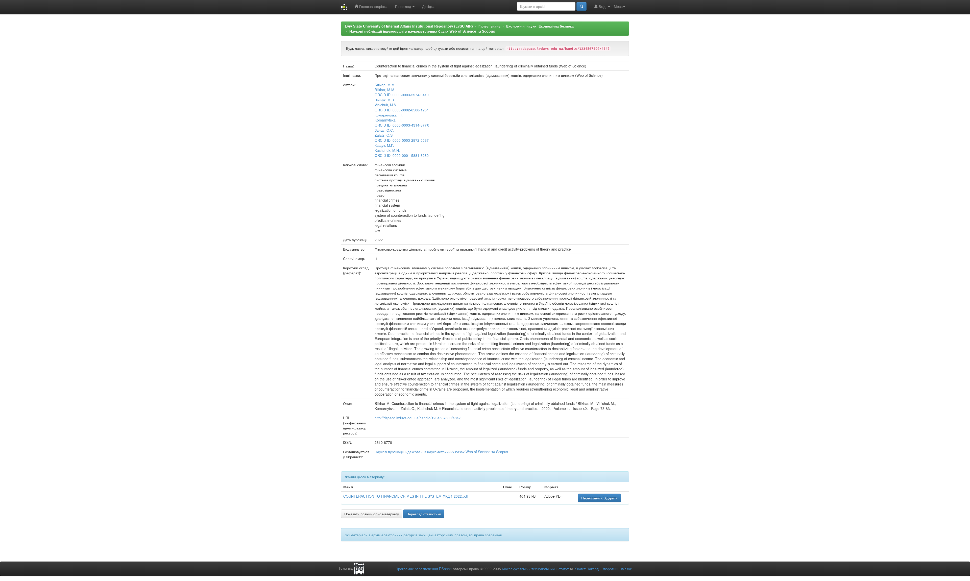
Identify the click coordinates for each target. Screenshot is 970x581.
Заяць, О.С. (384, 130)
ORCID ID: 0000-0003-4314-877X (402, 125)
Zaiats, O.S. (384, 135)
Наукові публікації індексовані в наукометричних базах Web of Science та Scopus (422, 31)
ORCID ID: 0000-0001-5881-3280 (402, 155)
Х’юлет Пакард (586, 568)
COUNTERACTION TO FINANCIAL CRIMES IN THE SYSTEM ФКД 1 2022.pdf (405, 496)
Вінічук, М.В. (385, 99)
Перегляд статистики (423, 513)
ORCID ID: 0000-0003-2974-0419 (402, 94)
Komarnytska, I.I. (388, 120)
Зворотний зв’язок (617, 568)
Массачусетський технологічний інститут (535, 568)
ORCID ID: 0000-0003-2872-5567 (402, 140)
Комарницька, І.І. (389, 114)
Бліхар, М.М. (385, 84)
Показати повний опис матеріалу (371, 513)
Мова (618, 6)
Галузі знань (489, 26)
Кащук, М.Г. (384, 145)
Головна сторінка (372, 6)
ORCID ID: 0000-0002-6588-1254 (402, 109)
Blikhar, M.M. (385, 89)
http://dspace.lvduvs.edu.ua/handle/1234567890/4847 (418, 417)
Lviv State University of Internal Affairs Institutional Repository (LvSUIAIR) (409, 26)
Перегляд (403, 6)
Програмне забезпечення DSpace (424, 568)
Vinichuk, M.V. (386, 104)
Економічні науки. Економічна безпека (540, 26)
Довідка (428, 6)
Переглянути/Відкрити (599, 497)
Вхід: (603, 6)
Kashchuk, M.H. (387, 150)
